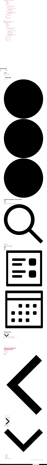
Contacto (6, 460)
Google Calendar (7, 454)
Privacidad (6, 461)
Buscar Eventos (5, 244)
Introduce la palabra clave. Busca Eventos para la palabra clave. (11, 203)
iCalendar (6, 455)
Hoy (5, 416)
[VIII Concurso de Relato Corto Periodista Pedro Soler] (10, 340)
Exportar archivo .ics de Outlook (8, 458)
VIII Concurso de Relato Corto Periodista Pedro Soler (10, 348)
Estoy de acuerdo (34, 464)
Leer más (38, 464)
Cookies (6, 462)
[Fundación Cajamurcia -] (9, 0)
